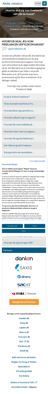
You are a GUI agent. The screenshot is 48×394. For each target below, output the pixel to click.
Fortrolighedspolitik (37, 161)
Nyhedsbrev (24, 366)
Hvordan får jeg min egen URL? (18, 242)
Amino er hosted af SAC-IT (24, 382)
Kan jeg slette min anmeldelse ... (19, 152)
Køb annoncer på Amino (24, 357)
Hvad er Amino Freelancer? (17, 96)
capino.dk (24, 327)
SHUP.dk (24, 350)
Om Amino (24, 375)
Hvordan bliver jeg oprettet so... (19, 110)
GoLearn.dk (24, 336)
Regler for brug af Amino (24, 362)
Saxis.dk (24, 323)
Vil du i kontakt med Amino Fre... (19, 103)
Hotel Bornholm (19, 387)
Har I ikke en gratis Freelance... (18, 145)
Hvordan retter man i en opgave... (20, 131)
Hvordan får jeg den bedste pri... (19, 138)
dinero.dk (24, 332)
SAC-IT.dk (24, 341)
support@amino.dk (17, 48)
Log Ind (38, 3)
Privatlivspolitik (24, 371)
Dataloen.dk (24, 346)
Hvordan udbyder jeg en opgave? (19, 117)
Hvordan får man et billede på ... (19, 124)
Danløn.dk (24, 318)
